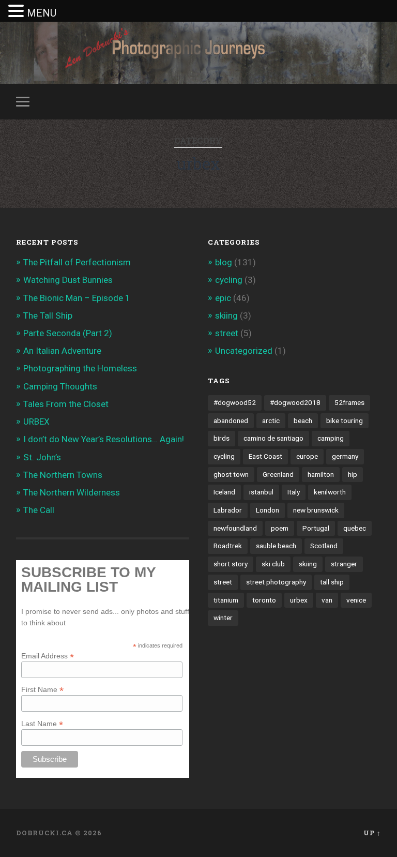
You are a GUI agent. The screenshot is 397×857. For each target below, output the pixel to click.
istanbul (261, 492)
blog (223, 262)
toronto (264, 600)
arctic (271, 420)
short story (230, 564)
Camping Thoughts (60, 386)
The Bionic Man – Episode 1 (76, 298)
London (267, 510)
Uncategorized (243, 350)
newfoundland (235, 528)
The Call (38, 510)
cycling (228, 280)
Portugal (315, 528)
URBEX (36, 421)
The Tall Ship (47, 315)
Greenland (278, 474)
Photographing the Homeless (80, 368)
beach (303, 420)
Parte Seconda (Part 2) (67, 333)
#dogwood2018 (295, 402)
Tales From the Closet (66, 404)
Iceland (224, 492)
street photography (276, 582)
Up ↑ (372, 833)
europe (307, 456)
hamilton (321, 474)
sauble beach (276, 546)
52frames (349, 402)
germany (345, 456)
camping (330, 438)
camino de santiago (273, 438)
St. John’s (42, 457)
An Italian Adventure (62, 350)
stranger (344, 564)
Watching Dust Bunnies (68, 280)
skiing (226, 315)
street (226, 333)
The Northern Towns (62, 475)
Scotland (324, 546)
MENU (41, 13)
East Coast (265, 456)
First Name (42, 689)
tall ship (332, 582)
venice (356, 600)
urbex (299, 600)
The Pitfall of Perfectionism (77, 262)
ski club (273, 564)
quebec (354, 528)
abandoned (230, 420)
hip (352, 474)
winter (223, 617)
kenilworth (330, 492)
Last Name (42, 723)
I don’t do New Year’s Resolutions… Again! (103, 439)
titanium (225, 600)
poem (279, 528)
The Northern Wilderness (71, 492)
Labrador (227, 510)
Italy (293, 492)
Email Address (47, 655)
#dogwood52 (234, 402)
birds (221, 438)
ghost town (231, 474)
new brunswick (316, 510)
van (327, 600)
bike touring (344, 420)
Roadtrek (227, 546)
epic (223, 298)
